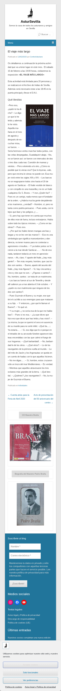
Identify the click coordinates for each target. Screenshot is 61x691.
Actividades (22, 386)
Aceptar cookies (30, 665)
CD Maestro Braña (30, 415)
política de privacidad (28, 572)
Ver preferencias (30, 680)
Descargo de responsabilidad (21, 619)
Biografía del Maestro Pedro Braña (30, 474)
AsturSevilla (30, 21)
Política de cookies (13, 687)
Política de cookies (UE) (19, 622)
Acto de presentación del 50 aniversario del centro (43, 399)
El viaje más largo (19, 51)
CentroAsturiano (36, 57)
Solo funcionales (30, 672)
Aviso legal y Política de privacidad (40, 687)
